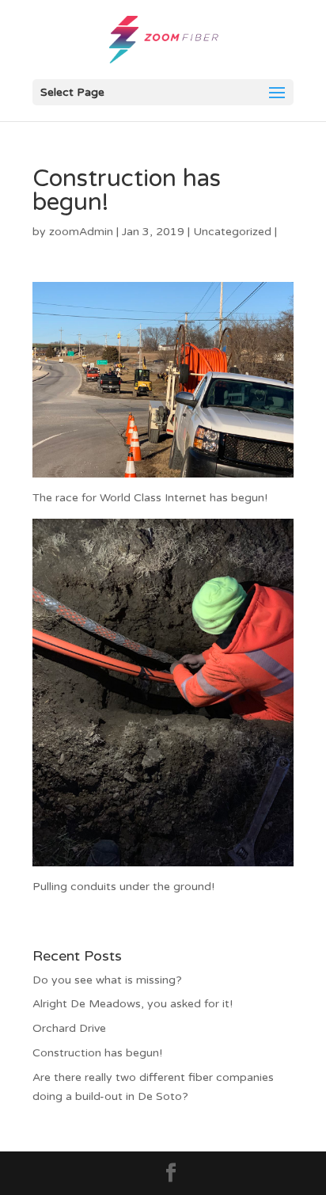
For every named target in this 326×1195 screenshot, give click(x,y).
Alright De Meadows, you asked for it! (132, 1003)
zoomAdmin (81, 231)
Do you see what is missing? (107, 980)
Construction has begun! (97, 1053)
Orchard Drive (69, 1028)
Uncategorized (232, 231)
